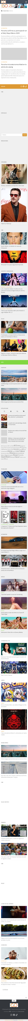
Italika (20, 449)
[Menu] (26, 2)
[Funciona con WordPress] (9, 1011)
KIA (23, 449)
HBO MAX (5, 449)
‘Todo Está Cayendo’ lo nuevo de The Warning (11, 594)
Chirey (2, 447)
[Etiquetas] (23, 411)
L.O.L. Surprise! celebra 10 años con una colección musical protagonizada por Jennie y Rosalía (13, 290)
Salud (17, 457)
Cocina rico (4, 961)
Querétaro (5, 457)
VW (5, 459)
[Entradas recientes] (4, 411)
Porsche (20, 455)
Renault (13, 457)
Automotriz (4, 28)
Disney (14, 447)
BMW (18, 446)
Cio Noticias (5, 989)
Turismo (24, 457)
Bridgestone (23, 445)
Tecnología (3, 484)
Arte (10, 445)
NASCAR (17, 453)
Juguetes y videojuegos (6, 287)
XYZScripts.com (20, 1020)
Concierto (8, 447)
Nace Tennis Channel (6, 675)
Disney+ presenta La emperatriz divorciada (12, 185)
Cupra (12, 447)
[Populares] (11, 411)
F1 (21, 448)
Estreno (18, 447)
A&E (2, 445)
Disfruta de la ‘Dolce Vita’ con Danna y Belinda (12, 632)
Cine (5, 447)
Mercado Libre (3, 453)
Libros (9, 451)
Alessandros (5, 445)
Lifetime (14, 451)
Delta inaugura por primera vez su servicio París (12, 402)
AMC (8, 445)
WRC (7, 459)
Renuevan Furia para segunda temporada (12, 264)
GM (3, 449)
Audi (12, 446)
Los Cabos (20, 451)
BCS (15, 446)
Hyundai (16, 449)
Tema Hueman (21, 1011)
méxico (7, 453)
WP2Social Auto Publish (9, 1020)
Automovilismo (4, 524)
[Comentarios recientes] (17, 411)
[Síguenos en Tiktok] (26, 86)
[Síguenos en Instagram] (21, 86)
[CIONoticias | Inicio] (4, 2)
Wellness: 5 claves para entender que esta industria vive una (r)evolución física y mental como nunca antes (17, 440)
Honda (12, 449)
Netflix (11, 455)
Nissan (15, 455)
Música (12, 453)
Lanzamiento (4, 451)
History (9, 449)
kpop (25, 449)
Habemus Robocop (6, 223)
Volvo (2, 459)
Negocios (7, 455)
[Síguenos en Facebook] (23, 86)
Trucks (21, 457)
